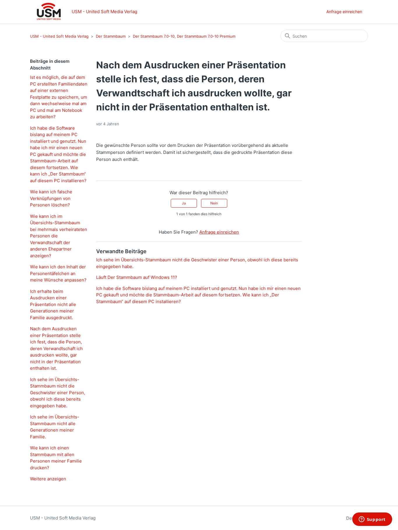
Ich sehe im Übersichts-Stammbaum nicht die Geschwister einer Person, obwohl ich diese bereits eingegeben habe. (57, 393)
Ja (184, 203)
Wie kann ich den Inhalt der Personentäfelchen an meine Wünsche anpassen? (58, 273)
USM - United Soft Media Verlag (60, 36)
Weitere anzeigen (48, 479)
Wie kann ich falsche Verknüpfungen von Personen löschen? (51, 198)
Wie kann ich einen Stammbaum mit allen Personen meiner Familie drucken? (56, 457)
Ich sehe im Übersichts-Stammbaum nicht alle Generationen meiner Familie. (54, 426)
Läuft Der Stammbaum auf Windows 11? (136, 277)
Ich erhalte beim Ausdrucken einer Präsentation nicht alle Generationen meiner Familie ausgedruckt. (53, 304)
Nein (214, 203)
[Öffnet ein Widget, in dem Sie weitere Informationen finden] (372, 519)
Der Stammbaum (111, 36)
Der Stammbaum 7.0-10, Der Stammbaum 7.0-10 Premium (184, 36)
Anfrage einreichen (344, 11)
